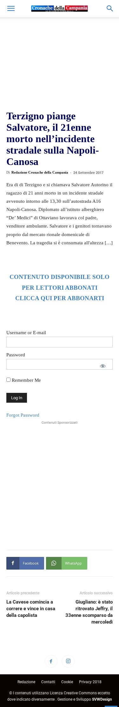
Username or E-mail (26, 332)
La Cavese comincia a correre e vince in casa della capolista (30, 608)
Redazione (26, 682)
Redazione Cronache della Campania (39, 172)
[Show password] (103, 366)
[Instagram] (68, 661)
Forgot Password (22, 415)
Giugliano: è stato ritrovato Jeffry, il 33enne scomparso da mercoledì (89, 612)
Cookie (67, 682)
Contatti (48, 682)
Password (15, 354)
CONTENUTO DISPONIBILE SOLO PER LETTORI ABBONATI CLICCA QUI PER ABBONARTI (59, 288)
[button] (11, 8)
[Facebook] (51, 661)
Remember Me (25, 380)
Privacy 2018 (90, 682)
